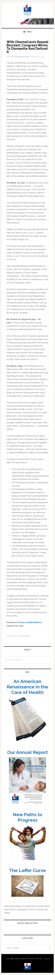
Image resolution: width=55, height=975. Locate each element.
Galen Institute (27, 25)
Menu (29, 46)
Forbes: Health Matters (30, 637)
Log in (46, 973)
